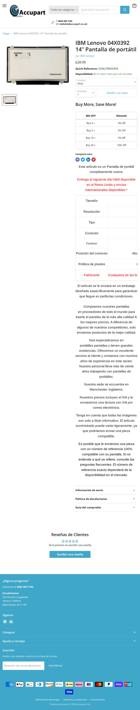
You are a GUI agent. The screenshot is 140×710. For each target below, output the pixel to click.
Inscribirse (55, 665)
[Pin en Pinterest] (94, 159)
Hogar (6, 33)
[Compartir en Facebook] (77, 159)
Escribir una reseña (70, 554)
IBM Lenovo (87, 55)
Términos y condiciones (75, 699)
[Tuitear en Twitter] (83, 159)
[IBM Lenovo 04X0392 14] (9, 99)
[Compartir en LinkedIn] (88, 159)
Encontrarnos (98, 699)
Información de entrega (47, 699)
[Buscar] (124, 10)
